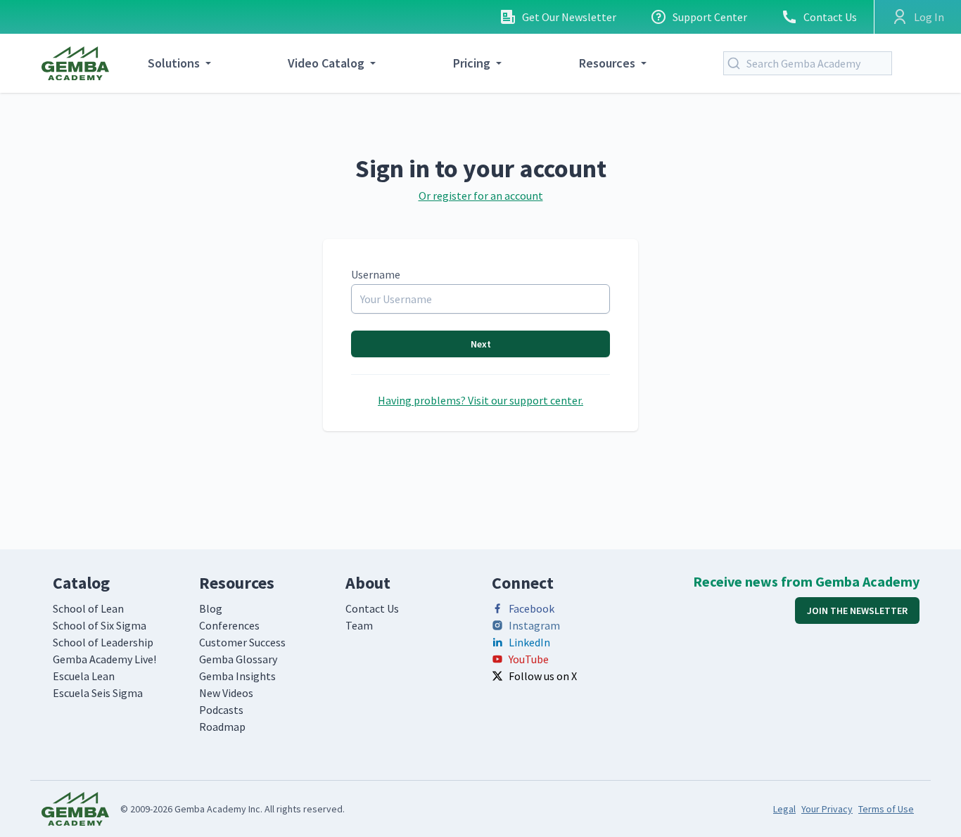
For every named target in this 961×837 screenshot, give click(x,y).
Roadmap (222, 727)
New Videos (226, 693)
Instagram (534, 625)
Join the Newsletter (857, 610)
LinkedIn (529, 642)
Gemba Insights (237, 676)
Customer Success (242, 642)
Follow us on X (543, 676)
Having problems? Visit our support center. (480, 400)
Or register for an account (481, 196)
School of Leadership (103, 642)
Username (375, 274)
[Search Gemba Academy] (736, 63)
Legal (784, 809)
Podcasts (221, 710)
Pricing (471, 63)
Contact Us (830, 17)
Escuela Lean (84, 676)
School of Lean (88, 608)
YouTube (529, 659)
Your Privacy (827, 809)
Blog (210, 608)
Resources (607, 63)
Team (359, 625)
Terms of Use (886, 809)
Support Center (710, 17)
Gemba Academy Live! (104, 659)
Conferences (229, 625)
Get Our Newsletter (569, 17)
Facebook (531, 608)
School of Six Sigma (99, 625)
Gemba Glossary (238, 659)
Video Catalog (326, 63)
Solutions (174, 63)
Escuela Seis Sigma (98, 693)
